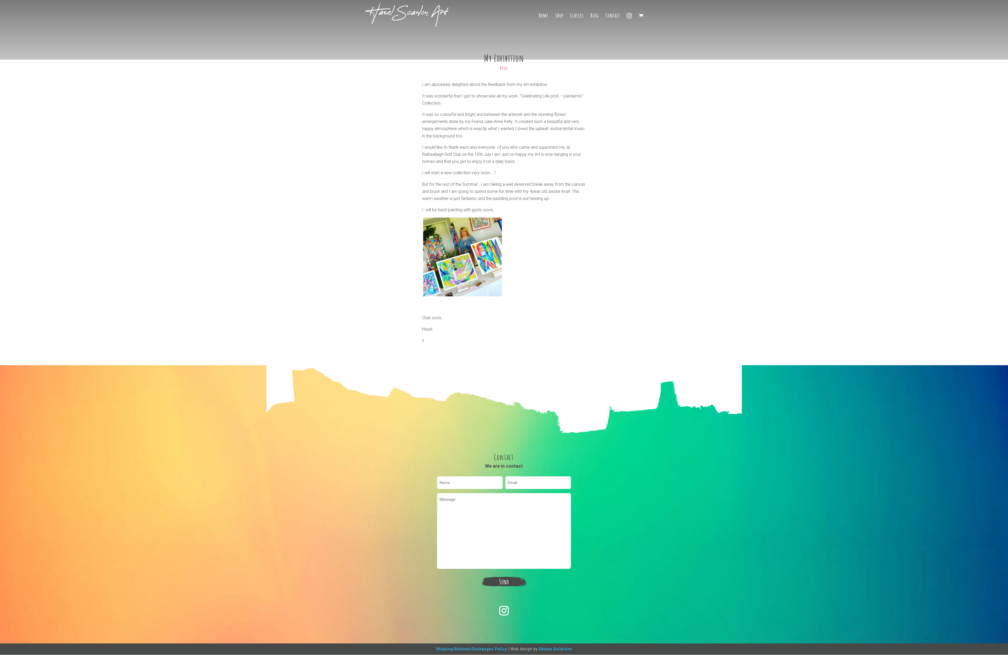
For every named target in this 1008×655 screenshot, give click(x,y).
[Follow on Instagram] (504, 610)
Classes (577, 16)
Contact (613, 16)
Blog (594, 16)
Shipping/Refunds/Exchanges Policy (471, 649)
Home (544, 16)
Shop (559, 16)
